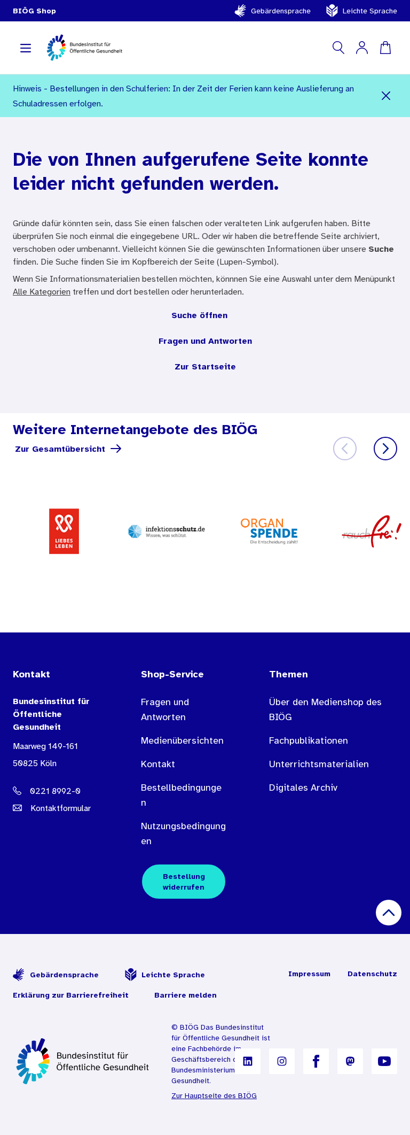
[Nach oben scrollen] (388, 912)
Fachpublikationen (308, 740)
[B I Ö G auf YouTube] (384, 1061)
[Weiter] (385, 448)
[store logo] (85, 48)
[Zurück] (345, 448)
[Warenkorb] (385, 47)
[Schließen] (385, 95)
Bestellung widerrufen (184, 882)
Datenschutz (372, 973)
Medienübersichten (182, 740)
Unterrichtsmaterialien (319, 764)
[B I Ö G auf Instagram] (282, 1061)
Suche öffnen (199, 315)
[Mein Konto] (362, 47)
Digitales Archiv (303, 787)
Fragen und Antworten (205, 340)
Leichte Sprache (370, 10)
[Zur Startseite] (83, 1061)
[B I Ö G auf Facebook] (316, 1061)
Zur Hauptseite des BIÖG (214, 1095)
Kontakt (158, 764)
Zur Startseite (205, 366)
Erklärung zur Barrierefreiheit (71, 995)
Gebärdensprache (281, 10)
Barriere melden (185, 995)
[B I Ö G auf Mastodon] (350, 1061)
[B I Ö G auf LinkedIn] (248, 1061)
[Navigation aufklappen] (25, 47)
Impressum (309, 973)
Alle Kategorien (41, 291)
